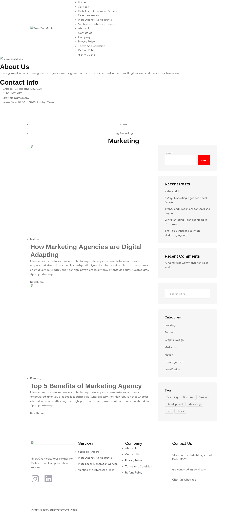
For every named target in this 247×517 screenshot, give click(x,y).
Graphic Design (174, 339)
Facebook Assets (88, 15)
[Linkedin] (48, 479)
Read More (37, 282)
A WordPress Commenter (181, 262)
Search (169, 153)
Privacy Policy (86, 41)
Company (84, 37)
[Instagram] (35, 479)
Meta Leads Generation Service (98, 11)
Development (175, 404)
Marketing (171, 347)
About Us (84, 28)
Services (83, 6)
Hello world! (172, 191)
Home (82, 2)
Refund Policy (86, 50)
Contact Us (85, 32)
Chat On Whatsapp (184, 479)
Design (203, 397)
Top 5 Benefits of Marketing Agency (86, 386)
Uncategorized (174, 362)
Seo (169, 411)
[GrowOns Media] (41, 28)
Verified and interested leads (96, 24)
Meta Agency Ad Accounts (95, 19)
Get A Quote (86, 54)
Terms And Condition (91, 46)
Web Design (172, 369)
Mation (34, 239)
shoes (180, 411)
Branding (35, 378)
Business (170, 332)
